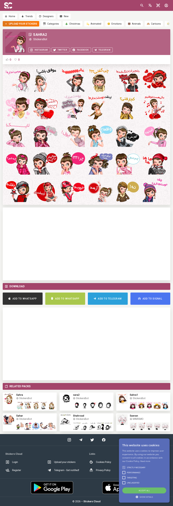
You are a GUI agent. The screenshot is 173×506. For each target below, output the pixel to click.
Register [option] (16, 470)
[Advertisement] (86, 244)
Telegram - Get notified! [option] (66, 470)
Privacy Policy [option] (103, 470)
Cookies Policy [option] (103, 462)
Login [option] (15, 462)
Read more (145, 461)
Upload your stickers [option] (65, 462)
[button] (150, 5)
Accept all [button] (144, 490)
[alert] (144, 470)
